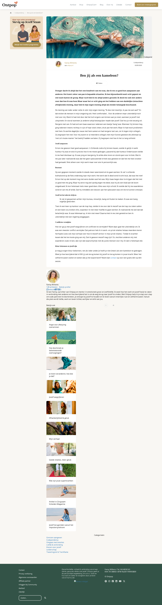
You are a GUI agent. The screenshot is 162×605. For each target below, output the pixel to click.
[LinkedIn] (116, 581)
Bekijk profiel (64, 287)
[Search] (45, 598)
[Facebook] (113, 581)
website (51, 289)
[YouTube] (120, 581)
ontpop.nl (70, 65)
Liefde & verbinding (54, 545)
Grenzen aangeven (54, 537)
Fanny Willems (71, 63)
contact (113, 258)
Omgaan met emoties (55, 542)
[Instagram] (109, 581)
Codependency (52, 540)
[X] (124, 581)
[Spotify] (106, 581)
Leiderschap (51, 549)
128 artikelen (51, 287)
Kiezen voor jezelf (53, 547)
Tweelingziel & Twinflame (57, 552)
